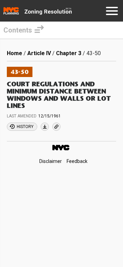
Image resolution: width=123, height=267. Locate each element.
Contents (17, 30)
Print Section (45, 127)
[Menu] (112, 12)
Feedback (77, 161)
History (25, 126)
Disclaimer (50, 161)
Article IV (39, 53)
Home (14, 53)
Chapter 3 (68, 53)
